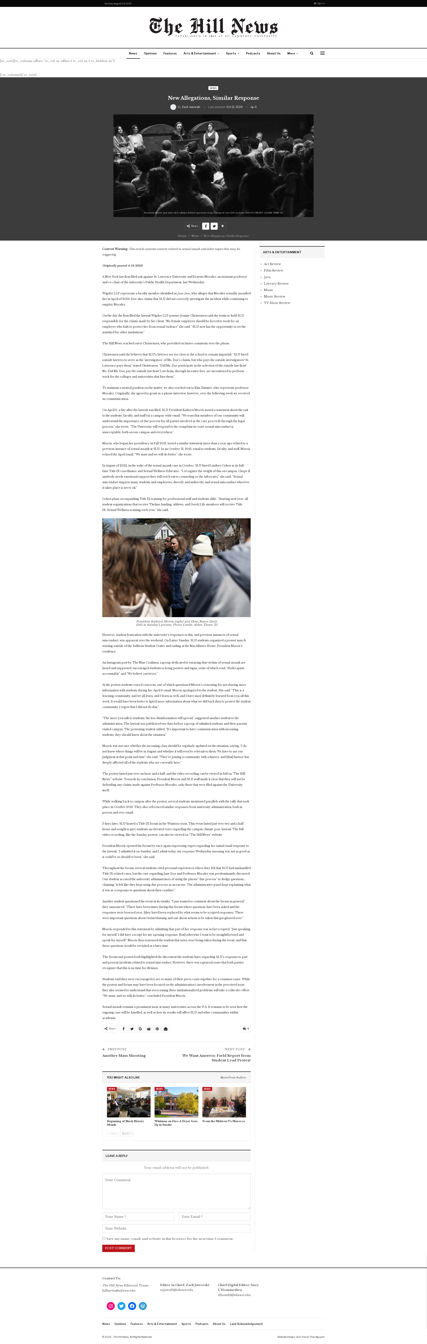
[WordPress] (143, 1306)
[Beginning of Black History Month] (129, 1102)
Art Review (272, 264)
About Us (274, 53)
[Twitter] (121, 1306)
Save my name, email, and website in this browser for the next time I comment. (170, 1239)
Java (267, 277)
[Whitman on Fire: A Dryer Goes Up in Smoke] (176, 1102)
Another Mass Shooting (124, 1055)
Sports (231, 53)
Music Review (274, 296)
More (291, 53)
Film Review (273, 270)
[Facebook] (132, 1306)
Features (170, 53)
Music (268, 290)
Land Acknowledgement (246, 1324)
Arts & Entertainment (199, 53)
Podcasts (253, 53)
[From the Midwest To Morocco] (224, 1102)
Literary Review (276, 283)
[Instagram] (111, 1306)
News (133, 53)
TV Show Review (277, 303)
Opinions (150, 53)
